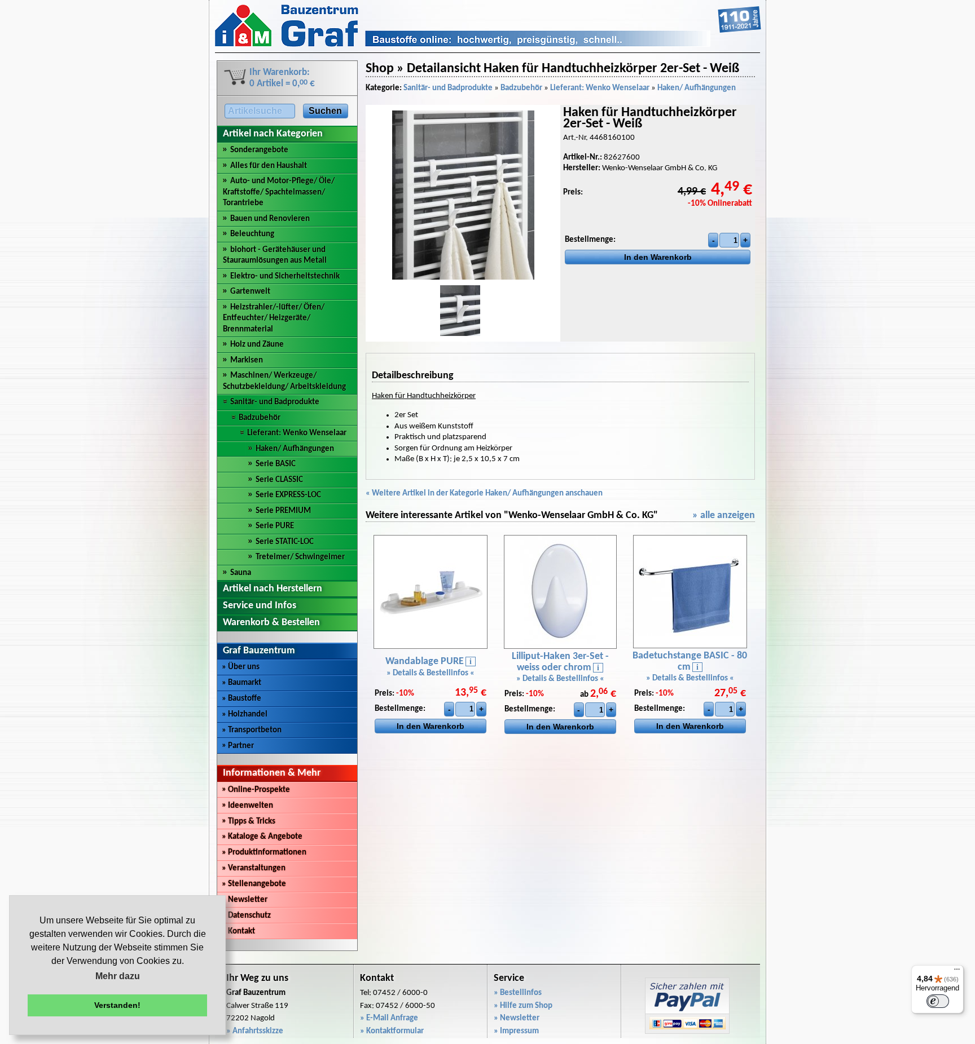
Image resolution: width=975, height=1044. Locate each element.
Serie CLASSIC (279, 480)
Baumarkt (241, 683)
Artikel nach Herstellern (272, 588)
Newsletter (244, 900)
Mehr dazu (117, 976)
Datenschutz (246, 916)
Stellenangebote (254, 884)
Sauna (240, 573)
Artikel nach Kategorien (273, 134)
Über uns (241, 667)
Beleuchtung (252, 234)
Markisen (246, 360)
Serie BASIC (276, 464)
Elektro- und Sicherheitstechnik (285, 276)
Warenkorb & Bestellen (271, 622)
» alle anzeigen (723, 515)
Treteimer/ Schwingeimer (300, 557)
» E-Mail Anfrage (389, 1018)
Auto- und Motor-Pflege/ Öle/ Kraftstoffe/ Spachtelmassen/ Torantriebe (279, 192)
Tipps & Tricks (248, 821)
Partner (238, 746)
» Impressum (516, 1031)
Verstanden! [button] (117, 1005)
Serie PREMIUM (283, 511)
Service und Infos (259, 605)
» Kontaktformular (392, 1031)
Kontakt (238, 931)
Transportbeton (252, 730)
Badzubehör (259, 418)
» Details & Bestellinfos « (431, 673)
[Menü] (957, 972)
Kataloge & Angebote (262, 837)
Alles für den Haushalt (268, 166)
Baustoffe (241, 698)
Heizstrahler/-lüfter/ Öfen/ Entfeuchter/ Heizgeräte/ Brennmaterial (273, 318)
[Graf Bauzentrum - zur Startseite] (488, 45)
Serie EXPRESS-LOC (288, 495)
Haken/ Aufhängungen (295, 449)
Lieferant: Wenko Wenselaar (296, 433)
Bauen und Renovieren (270, 219)
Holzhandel (244, 714)
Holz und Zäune (257, 344)
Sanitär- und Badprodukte (274, 402)
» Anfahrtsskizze (254, 1031)
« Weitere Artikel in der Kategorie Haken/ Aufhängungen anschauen (484, 493)
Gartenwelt (250, 291)
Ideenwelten (247, 806)
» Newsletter (516, 1018)
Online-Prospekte (256, 790)
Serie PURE (275, 526)
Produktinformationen (264, 852)
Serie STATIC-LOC (285, 542)
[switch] (937, 1001)
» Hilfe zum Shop (523, 1006)
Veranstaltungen (254, 868)
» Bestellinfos (518, 993)
